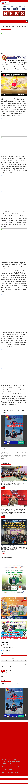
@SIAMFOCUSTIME (10, 481)
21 (21, 668)
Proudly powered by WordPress (8, 780)
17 (6, 668)
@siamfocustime (11, 31)
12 (13, 666)
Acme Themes (14, 782)
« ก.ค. (2, 676)
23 (2, 670)
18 (10, 668)
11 (10, 666)
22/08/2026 (4, 507)
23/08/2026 (4, 481)
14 (21, 666)
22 (25, 668)
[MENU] (27, 21)
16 (2, 668)
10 (6, 666)
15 (25, 666)
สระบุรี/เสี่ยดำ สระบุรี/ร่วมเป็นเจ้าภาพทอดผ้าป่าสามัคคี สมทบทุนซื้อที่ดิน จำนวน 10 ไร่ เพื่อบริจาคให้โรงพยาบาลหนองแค (7, 455)
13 (17, 666)
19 (13, 668)
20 (17, 668)
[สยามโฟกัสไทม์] (2, 21)
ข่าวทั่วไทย (3, 448)
